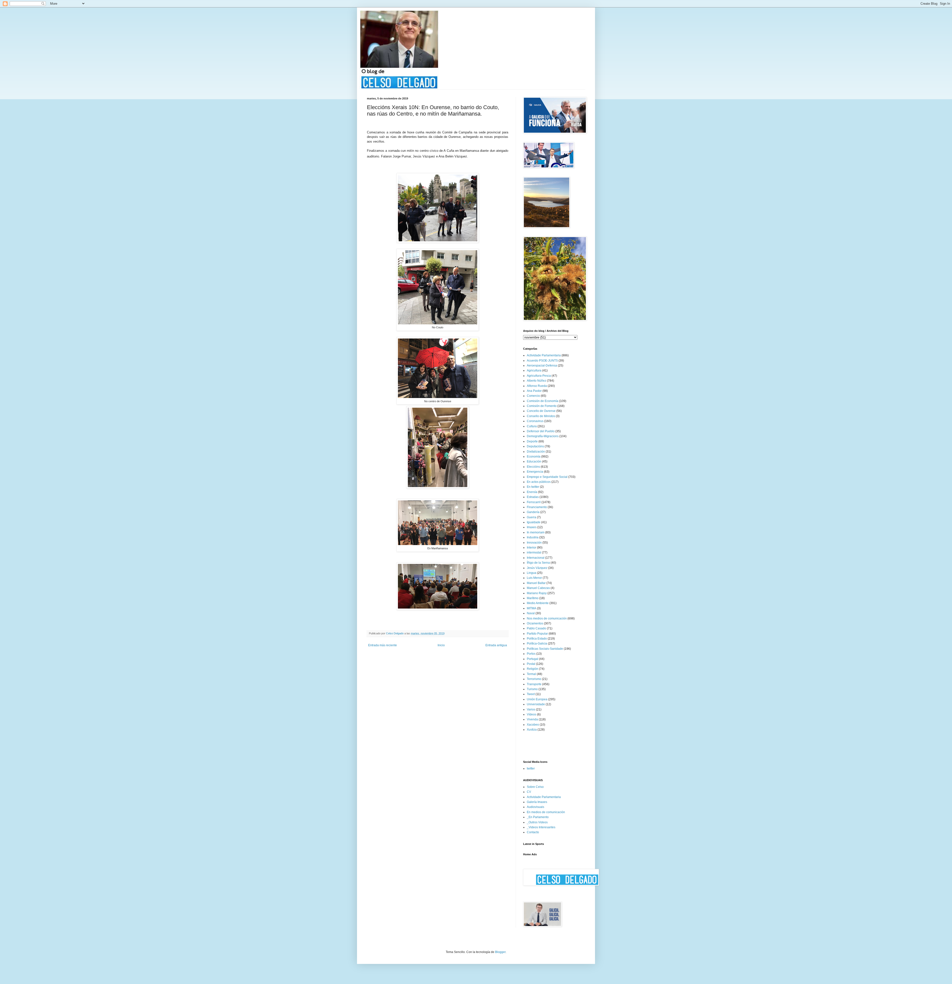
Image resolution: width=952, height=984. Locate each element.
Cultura (532, 426)
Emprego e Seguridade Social (547, 477)
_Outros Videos (537, 822)
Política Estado (537, 638)
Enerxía (532, 492)
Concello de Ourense (541, 411)
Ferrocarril (534, 502)
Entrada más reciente (382, 645)
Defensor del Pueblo (541, 431)
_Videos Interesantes (541, 827)
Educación (534, 461)
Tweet (531, 694)
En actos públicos (539, 482)
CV (529, 792)
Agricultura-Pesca (539, 375)
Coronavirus (535, 421)
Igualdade (533, 522)
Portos (531, 653)
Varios (531, 709)
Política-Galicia (537, 643)
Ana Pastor (534, 391)
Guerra (531, 517)
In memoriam (535, 532)
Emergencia (535, 471)
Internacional (535, 557)
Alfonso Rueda (537, 386)
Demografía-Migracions (543, 436)
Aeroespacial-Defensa (542, 365)
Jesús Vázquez (537, 568)
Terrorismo (534, 679)
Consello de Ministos (541, 416)
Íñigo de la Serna (538, 562)
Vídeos (531, 714)
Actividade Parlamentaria (544, 355)
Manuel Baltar (536, 583)
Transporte (534, 684)
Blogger (500, 952)
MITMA (531, 608)
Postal (531, 664)
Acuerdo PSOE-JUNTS (542, 360)
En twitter (533, 487)
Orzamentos (535, 623)
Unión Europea (537, 699)
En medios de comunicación (546, 812)
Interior (531, 547)
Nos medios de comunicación (547, 618)
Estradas (533, 497)
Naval (531, 613)
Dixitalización (536, 451)
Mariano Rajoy (537, 593)
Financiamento (537, 507)
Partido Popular (537, 633)
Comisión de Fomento (542, 406)
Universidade (536, 704)
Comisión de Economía (542, 401)
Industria (532, 537)
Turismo (532, 689)
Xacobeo (533, 724)
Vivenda (532, 719)
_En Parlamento (538, 817)
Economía (533, 456)
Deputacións (535, 446)
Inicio (441, 645)
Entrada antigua (496, 645)
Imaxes (531, 527)
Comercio (533, 396)
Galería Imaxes (537, 802)
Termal (531, 674)
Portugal (532, 659)
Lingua (531, 573)
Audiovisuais (535, 807)
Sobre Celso (535, 787)
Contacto (533, 832)
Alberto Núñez (536, 380)
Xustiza (532, 729)
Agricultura (534, 370)
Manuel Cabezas (538, 588)
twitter (531, 768)
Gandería (533, 512)
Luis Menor (534, 578)
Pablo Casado (536, 628)
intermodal (534, 552)
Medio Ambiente (538, 603)
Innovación (534, 542)
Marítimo (532, 598)
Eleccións (533, 466)
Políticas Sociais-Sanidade (545, 648)
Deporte (532, 441)
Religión (532, 669)
